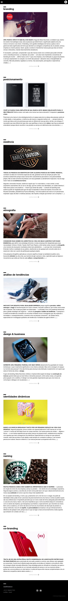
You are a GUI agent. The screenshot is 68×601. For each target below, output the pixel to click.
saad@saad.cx (7, 586)
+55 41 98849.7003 (9, 590)
